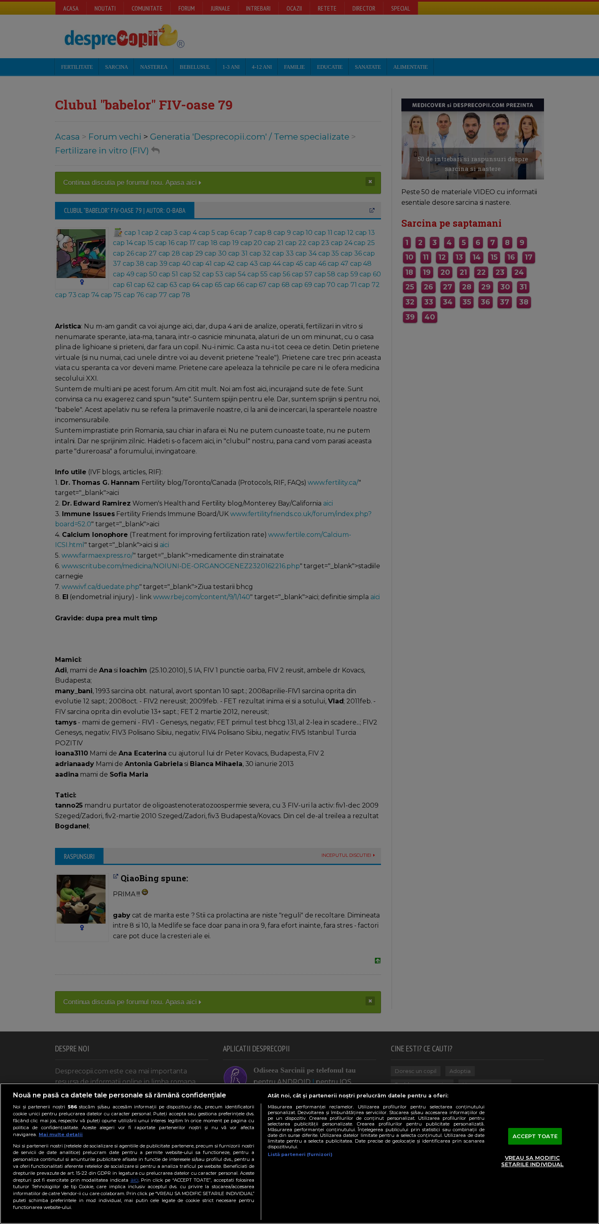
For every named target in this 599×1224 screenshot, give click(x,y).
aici (134, 1180)
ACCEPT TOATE (535, 1136)
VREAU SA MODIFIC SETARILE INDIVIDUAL (532, 1161)
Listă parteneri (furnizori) (300, 1154)
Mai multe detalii (61, 1134)
